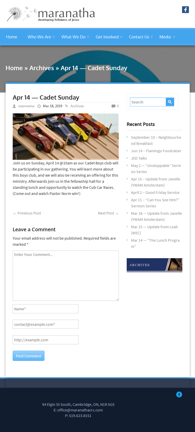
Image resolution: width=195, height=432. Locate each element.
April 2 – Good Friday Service (155, 192)
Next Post (108, 212)
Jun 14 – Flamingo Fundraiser (156, 150)
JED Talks (139, 158)
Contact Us (139, 36)
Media (165, 36)
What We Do (73, 36)
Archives (41, 68)
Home (11, 36)
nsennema (26, 105)
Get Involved (107, 36)
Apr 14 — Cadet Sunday (46, 97)
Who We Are (39, 36)
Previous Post (27, 212)
